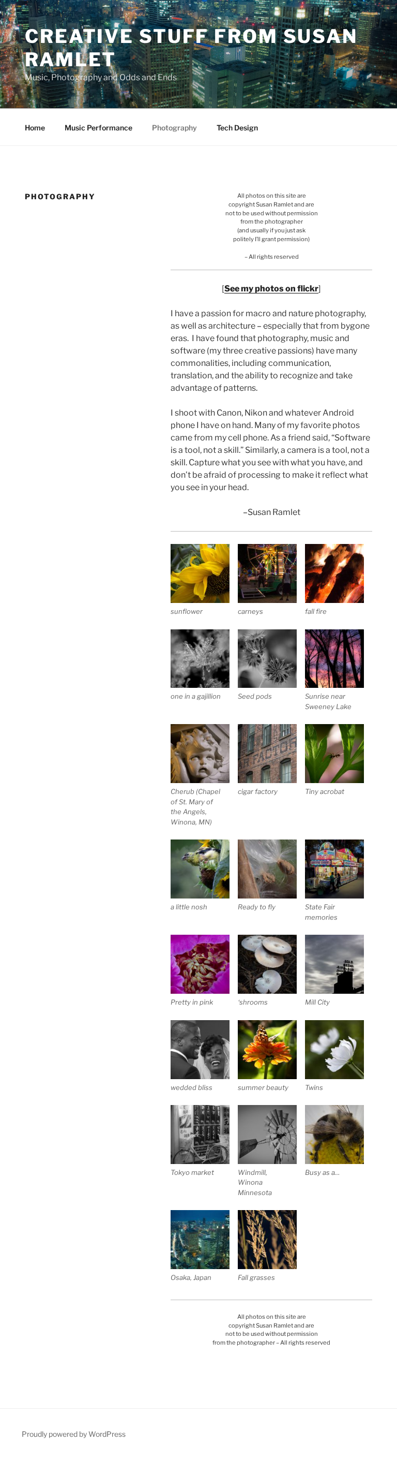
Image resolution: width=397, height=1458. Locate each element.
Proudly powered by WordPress (74, 1434)
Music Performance (98, 127)
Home (35, 127)
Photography (174, 127)
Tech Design (237, 127)
